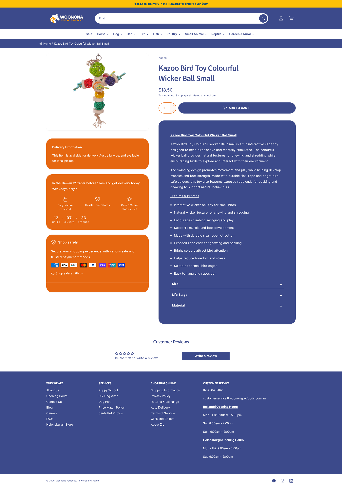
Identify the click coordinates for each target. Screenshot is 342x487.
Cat (129, 34)
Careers (52, 413)
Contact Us (54, 402)
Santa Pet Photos (111, 413)
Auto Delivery (160, 407)
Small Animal (194, 34)
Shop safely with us (69, 273)
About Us (52, 390)
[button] (291, 18)
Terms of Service (163, 413)
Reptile (216, 34)
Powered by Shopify (88, 480)
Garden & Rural (240, 34)
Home (47, 43)
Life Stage (179, 295)
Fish (156, 34)
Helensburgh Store (59, 424)
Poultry (172, 34)
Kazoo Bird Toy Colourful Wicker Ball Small (81, 43)
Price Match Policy (111, 407)
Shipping (181, 95)
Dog (116, 34)
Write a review (206, 356)
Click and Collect (162, 419)
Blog (49, 407)
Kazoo (163, 57)
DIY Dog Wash (108, 396)
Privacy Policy (160, 396)
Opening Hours (56, 396)
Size (175, 284)
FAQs (49, 419)
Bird (142, 34)
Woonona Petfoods (66, 480)
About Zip (157, 424)
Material (178, 305)
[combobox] (181, 18)
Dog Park (105, 402)
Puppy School (108, 390)
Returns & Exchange (165, 402)
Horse (101, 34)
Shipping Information (165, 390)
